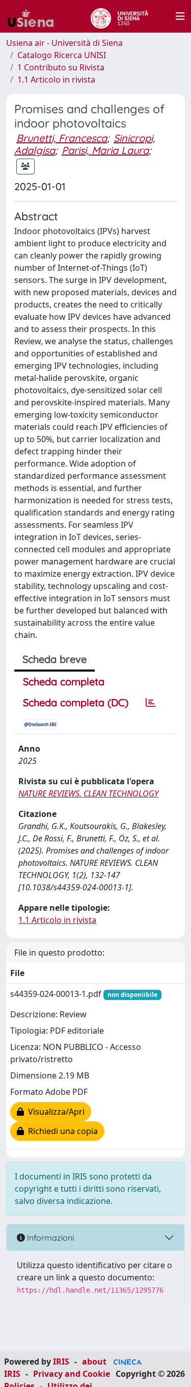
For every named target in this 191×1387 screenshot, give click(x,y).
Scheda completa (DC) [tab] (75, 702)
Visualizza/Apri (54, 1111)
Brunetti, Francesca (61, 138)
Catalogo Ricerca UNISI (61, 55)
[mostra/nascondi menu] (180, 16)
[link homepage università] (119, 16)
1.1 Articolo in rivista (56, 79)
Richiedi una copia (61, 1131)
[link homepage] (34, 16)
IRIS (61, 1361)
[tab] (151, 702)
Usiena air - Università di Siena (64, 42)
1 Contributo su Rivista (60, 67)
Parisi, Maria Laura (105, 150)
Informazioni (49, 1237)
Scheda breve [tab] (54, 659)
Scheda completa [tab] (63, 681)
